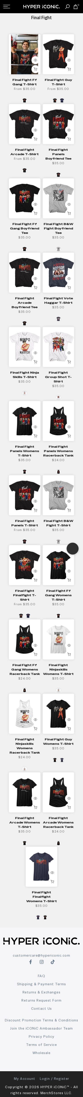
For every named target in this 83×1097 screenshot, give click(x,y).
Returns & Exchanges (42, 992)
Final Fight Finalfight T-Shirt (24, 595)
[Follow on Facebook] (30, 962)
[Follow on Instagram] (41, 962)
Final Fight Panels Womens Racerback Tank (58, 451)
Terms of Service (41, 1044)
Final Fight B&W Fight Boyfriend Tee (58, 228)
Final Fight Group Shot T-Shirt (58, 377)
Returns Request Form (41, 1000)
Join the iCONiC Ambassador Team (41, 1028)
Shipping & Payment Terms (41, 984)
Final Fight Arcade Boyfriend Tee (25, 302)
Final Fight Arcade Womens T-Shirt (24, 822)
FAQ (41, 976)
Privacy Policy (41, 1036)
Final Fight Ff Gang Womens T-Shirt (58, 595)
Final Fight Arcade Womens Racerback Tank (58, 822)
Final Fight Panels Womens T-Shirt (24, 451)
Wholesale (42, 1052)
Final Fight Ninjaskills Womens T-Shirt (58, 669)
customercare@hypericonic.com (41, 955)
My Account (24, 1078)
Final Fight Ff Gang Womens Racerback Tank (25, 669)
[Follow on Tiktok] (52, 962)
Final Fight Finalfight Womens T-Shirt (41, 896)
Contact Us (41, 1008)
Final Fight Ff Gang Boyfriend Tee (24, 228)
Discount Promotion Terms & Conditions (41, 1020)
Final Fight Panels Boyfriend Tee (58, 154)
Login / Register (54, 1078)
